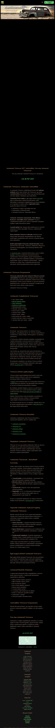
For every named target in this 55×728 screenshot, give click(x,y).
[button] (42, 2)
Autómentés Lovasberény (19, 433)
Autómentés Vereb (17, 431)
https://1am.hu (27, 706)
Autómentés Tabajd (17, 429)
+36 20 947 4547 (29, 700)
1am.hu (35, 647)
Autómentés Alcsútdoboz (19, 424)
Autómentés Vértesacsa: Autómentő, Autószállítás (20, 186)
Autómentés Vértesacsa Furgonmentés (16, 272)
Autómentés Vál (16, 426)
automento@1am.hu (27, 703)
